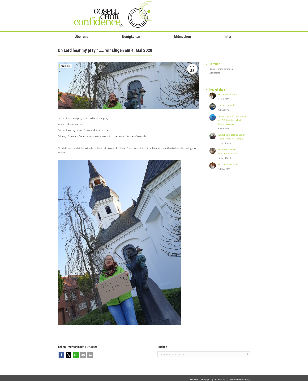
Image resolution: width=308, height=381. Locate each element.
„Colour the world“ (227, 105)
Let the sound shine (227, 94)
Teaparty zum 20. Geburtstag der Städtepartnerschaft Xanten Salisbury (232, 120)
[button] (61, 355)
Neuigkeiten (65, 66)
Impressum (219, 379)
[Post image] (212, 95)
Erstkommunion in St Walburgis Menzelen (228, 151)
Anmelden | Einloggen (200, 379)
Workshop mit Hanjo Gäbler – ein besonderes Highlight (231, 136)
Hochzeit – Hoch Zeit (228, 164)
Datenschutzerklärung (239, 379)
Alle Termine (215, 73)
